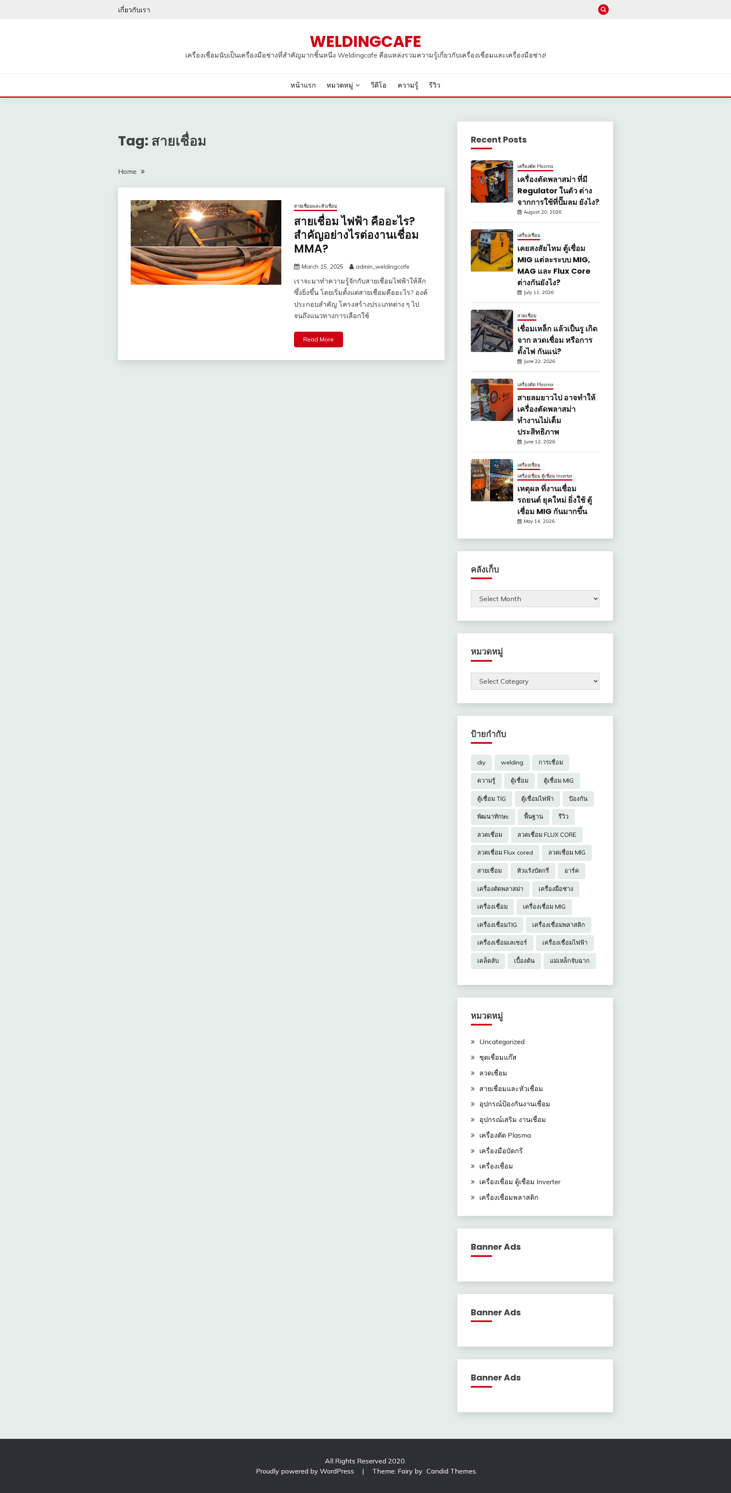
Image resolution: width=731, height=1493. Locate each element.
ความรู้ (408, 85)
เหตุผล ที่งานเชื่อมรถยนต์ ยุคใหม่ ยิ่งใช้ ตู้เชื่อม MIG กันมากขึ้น (554, 500)
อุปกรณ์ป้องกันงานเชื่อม (514, 1104)
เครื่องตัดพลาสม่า (500, 889)
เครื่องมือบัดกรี (501, 1151)
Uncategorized (502, 1041)
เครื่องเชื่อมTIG (497, 925)
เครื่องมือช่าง (556, 889)
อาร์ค (571, 870)
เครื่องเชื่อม (528, 235)
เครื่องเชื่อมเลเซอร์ (502, 942)
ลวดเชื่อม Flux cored (505, 852)
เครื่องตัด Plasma (535, 166)
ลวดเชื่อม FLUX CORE (546, 835)
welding (512, 762)
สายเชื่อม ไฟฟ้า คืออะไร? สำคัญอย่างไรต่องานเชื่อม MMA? (356, 235)
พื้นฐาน (533, 816)
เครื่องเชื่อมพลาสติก (558, 925)
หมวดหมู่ (340, 85)
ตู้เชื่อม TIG (491, 799)
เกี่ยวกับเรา (134, 9)
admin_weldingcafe (382, 266)
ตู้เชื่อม (519, 780)
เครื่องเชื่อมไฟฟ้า (565, 942)
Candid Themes (451, 1471)
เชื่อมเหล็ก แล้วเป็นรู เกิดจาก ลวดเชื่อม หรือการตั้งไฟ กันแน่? (557, 340)
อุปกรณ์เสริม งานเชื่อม (512, 1119)
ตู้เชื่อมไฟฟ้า (537, 799)
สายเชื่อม (489, 870)
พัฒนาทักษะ (493, 816)
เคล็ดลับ (488, 961)
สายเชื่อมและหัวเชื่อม (315, 206)
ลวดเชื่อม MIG (566, 852)
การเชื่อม (551, 762)
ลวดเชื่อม (526, 316)
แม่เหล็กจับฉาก (570, 961)
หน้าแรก (303, 85)
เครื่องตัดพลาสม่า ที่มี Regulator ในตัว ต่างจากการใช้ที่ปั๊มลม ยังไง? (558, 190)
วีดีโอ (379, 85)
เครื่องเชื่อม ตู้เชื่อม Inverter (544, 476)
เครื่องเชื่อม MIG (544, 906)
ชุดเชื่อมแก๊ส (498, 1057)
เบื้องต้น (524, 961)
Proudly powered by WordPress (306, 1471)
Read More (318, 339)
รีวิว (434, 85)
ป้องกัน (578, 799)
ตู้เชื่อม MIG (559, 780)
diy (481, 762)
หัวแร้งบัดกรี (533, 870)
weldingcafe (365, 41)
